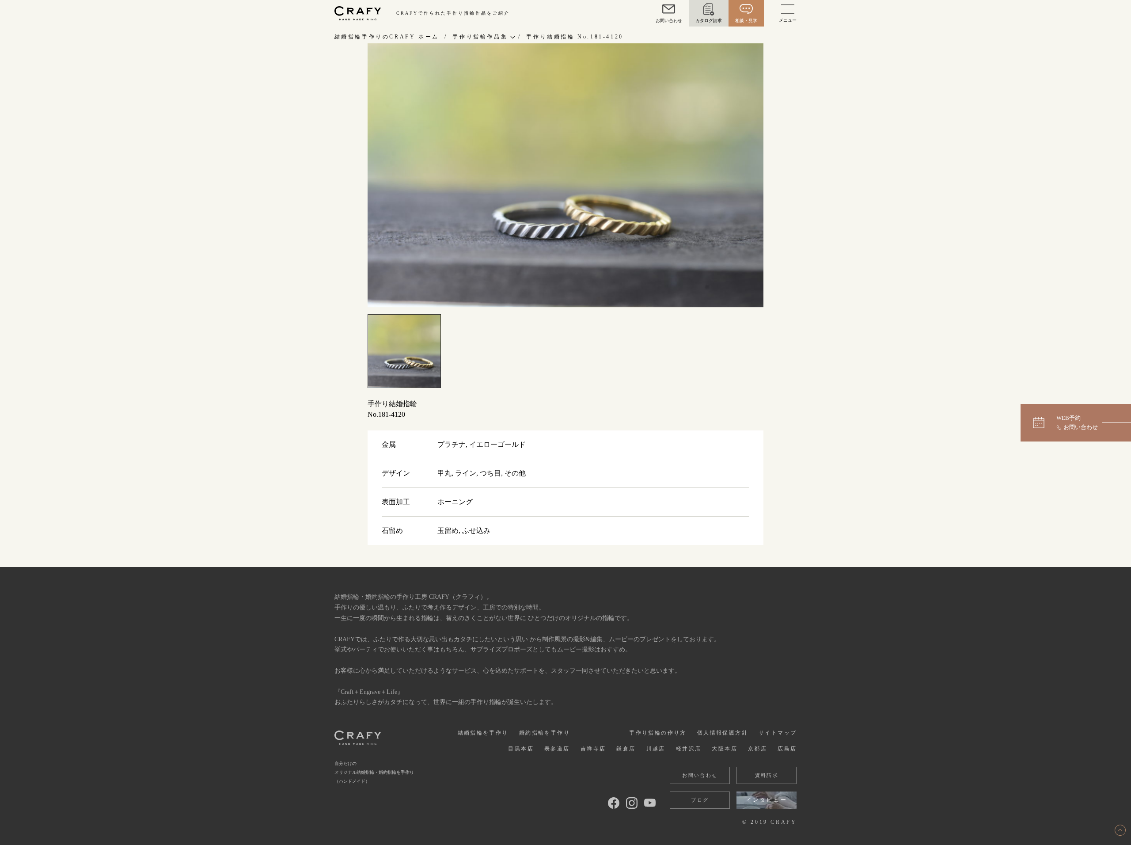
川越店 (655, 749)
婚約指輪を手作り (544, 733)
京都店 (757, 749)
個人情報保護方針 (722, 733)
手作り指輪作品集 (480, 37)
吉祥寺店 (593, 749)
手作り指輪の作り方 (658, 733)
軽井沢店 (689, 749)
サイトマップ (778, 733)
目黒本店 (521, 749)
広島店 (787, 749)
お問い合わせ (699, 775)
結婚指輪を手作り (483, 733)
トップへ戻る (1120, 830)
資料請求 (767, 775)
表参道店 (557, 749)
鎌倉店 (625, 749)
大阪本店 (724, 749)
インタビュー (767, 800)
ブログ (700, 800)
